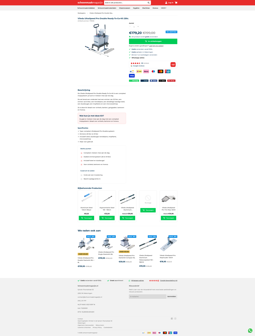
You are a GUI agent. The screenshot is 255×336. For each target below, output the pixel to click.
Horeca (155, 8)
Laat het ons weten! (156, 46)
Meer (163, 8)
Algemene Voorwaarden (86, 325)
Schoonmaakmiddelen (86, 8)
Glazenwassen (124, 8)
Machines (146, 8)
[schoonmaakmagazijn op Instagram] (175, 319)
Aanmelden (171, 296)
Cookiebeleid (108, 327)
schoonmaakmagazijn (90, 333)
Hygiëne (136, 8)
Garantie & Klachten (84, 327)
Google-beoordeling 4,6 (168, 280)
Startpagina (81, 13)
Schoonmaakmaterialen (107, 8)
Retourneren (100, 325)
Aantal (131, 23)
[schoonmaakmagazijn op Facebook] (172, 319)
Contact (80, 319)
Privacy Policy (97, 327)
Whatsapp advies (137, 280)
